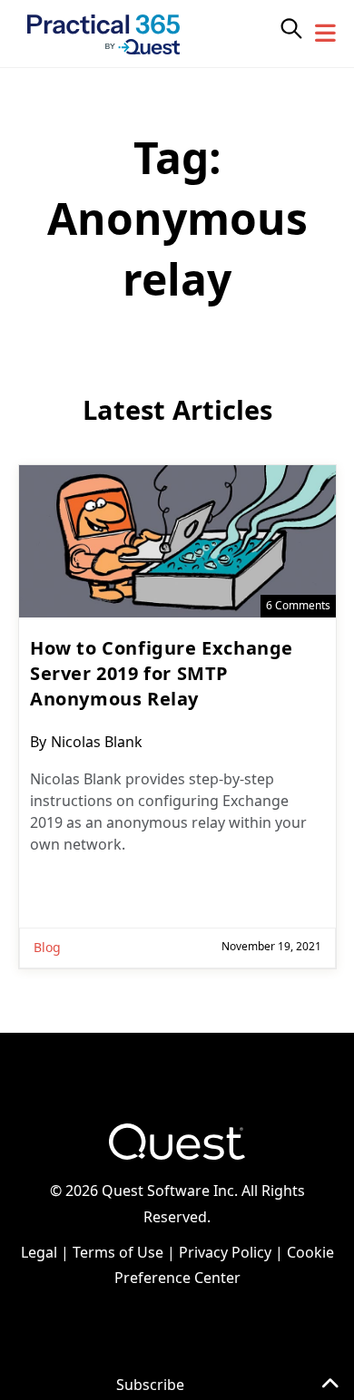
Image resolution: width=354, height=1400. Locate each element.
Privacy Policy (225, 1252)
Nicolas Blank (97, 742)
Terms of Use (118, 1252)
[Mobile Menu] (326, 33)
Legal (39, 1252)
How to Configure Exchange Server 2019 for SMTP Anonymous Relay (161, 673)
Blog (47, 947)
